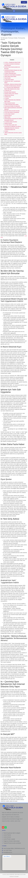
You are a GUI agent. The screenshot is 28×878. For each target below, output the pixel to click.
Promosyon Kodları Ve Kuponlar (12, 106)
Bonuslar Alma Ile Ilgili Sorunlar (12, 110)
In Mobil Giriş (7, 96)
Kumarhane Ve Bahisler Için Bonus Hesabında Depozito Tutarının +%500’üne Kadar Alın (12, 128)
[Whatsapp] (5, 827)
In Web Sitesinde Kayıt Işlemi (11, 104)
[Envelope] (3, 827)
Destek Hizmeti (8, 123)
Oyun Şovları (7, 78)
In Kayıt (6, 131)
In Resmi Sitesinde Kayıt (10, 73)
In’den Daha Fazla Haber (10, 76)
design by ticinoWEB (14, 876)
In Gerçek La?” (7, 90)
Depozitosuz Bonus (9, 95)
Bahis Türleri (7, 117)
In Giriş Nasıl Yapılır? (9, 113)
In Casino (6, 98)
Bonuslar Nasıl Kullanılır (10, 92)
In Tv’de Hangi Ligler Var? (10, 124)
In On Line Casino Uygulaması (11, 112)
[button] (14, 11)
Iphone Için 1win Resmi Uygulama (12, 74)
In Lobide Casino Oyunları (10, 121)
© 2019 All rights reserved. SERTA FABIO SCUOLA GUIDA (14, 874)
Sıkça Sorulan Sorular (9, 103)
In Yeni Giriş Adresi (9, 79)
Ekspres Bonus (8, 115)
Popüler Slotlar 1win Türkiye (11, 93)
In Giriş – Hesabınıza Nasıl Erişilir (12, 62)
